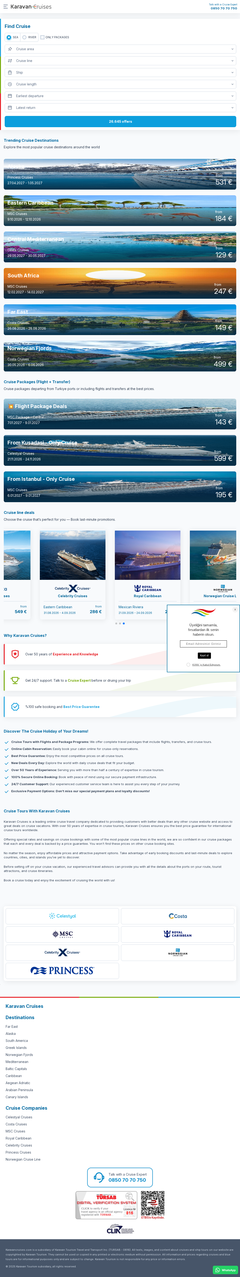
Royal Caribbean (18, 1138)
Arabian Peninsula (19, 1090)
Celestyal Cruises (19, 1117)
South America (17, 1041)
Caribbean (14, 1076)
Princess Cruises (18, 1152)
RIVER (32, 37)
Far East (12, 1026)
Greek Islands (16, 1048)
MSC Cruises (15, 1131)
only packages (57, 37)
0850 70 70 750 (224, 8)
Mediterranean (17, 1062)
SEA (15, 37)
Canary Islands (17, 1097)
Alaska (11, 1034)
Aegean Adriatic (18, 1083)
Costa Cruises (16, 1124)
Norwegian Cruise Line (23, 1159)
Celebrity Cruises (19, 1145)
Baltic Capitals (16, 1069)
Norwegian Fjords (19, 1055)
